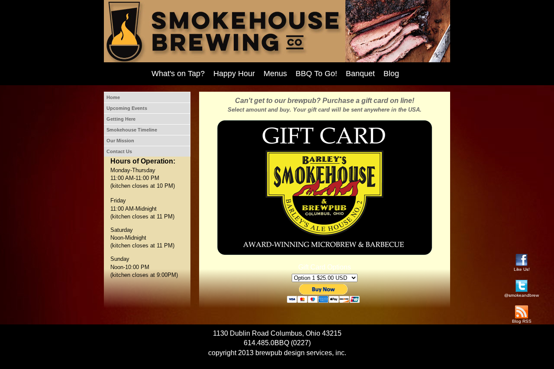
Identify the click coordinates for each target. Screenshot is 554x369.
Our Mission (120, 140)
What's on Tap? (178, 73)
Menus (275, 73)
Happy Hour (234, 73)
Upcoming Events (126, 108)
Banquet (360, 73)
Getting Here (120, 119)
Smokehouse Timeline (131, 129)
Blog (391, 73)
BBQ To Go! (316, 73)
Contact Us (119, 151)
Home (113, 97)
